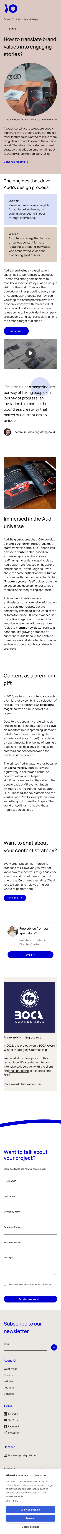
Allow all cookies (30, 1509)
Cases (7, 19)
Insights (8, 1381)
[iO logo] (11, 8)
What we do (11, 1369)
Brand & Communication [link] (44, 119)
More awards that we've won (22, 1084)
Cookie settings (30, 1526)
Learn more (12, 1500)
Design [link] (8, 119)
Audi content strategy (27, 19)
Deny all (30, 1518)
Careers (8, 1375)
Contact (9, 1393)
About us (9, 1387)
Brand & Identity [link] (22, 119)
